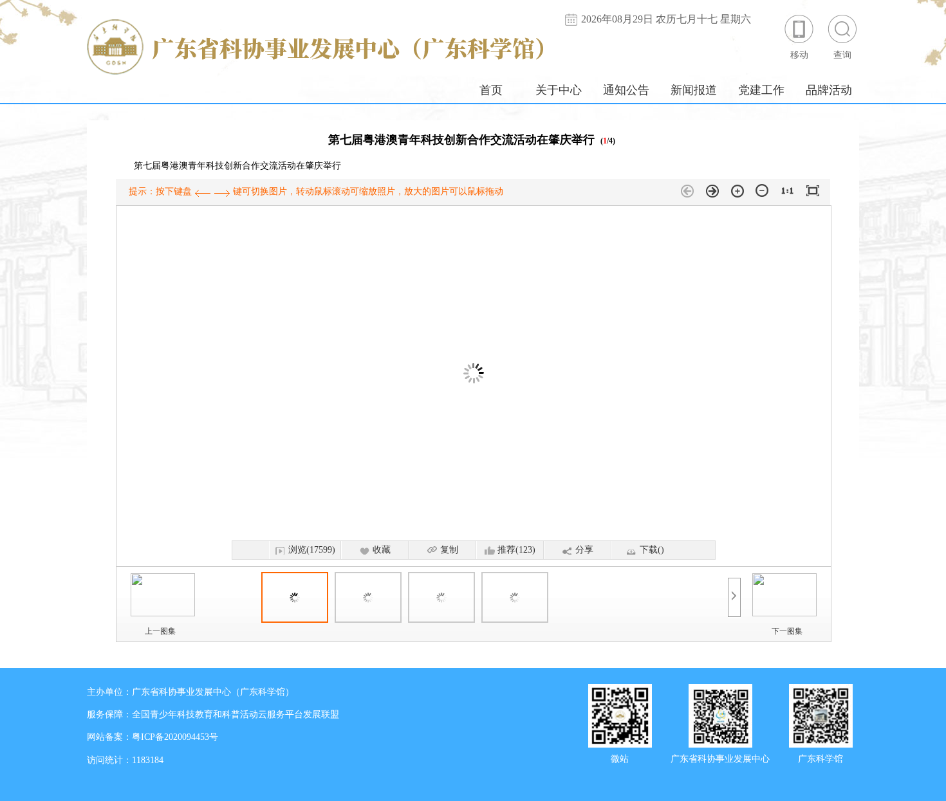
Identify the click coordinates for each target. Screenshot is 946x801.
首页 (491, 90)
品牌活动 (829, 90)
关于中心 (558, 90)
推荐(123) (516, 550)
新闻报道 (694, 90)
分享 (584, 550)
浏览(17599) (311, 550)
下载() (652, 550)
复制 (449, 550)
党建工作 (761, 90)
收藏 (382, 550)
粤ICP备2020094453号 (175, 737)
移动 (799, 55)
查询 (842, 55)
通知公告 (626, 90)
